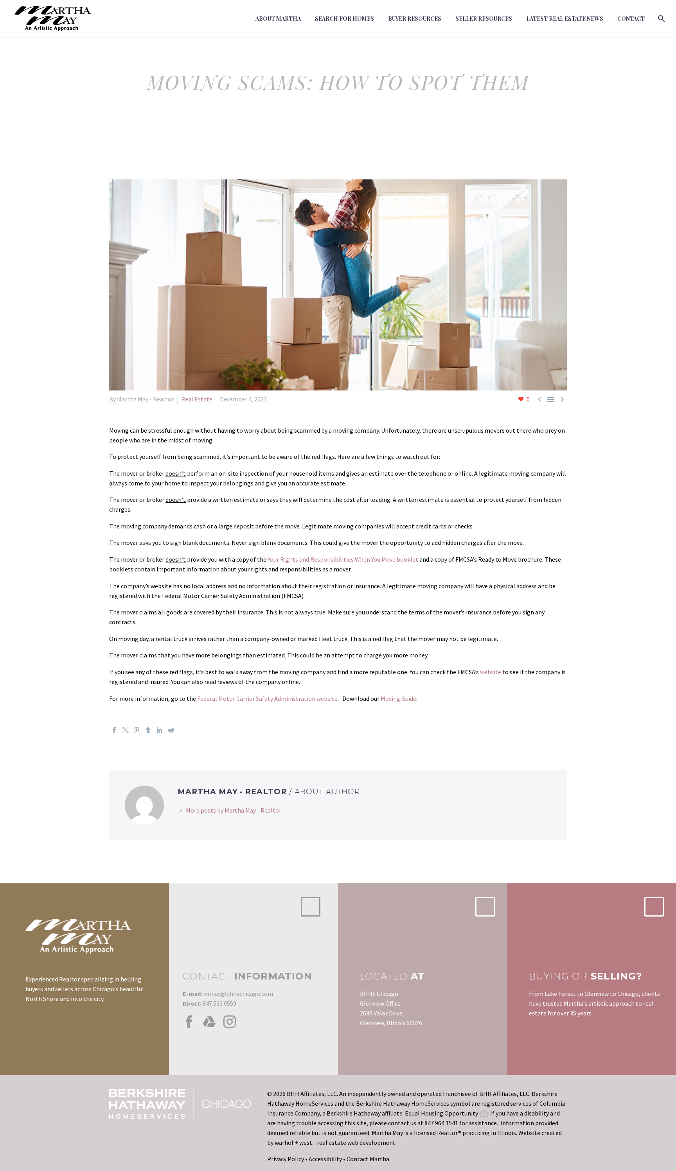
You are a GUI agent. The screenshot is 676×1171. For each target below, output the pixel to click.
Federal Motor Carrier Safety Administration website (267, 698)
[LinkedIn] (159, 730)
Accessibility (325, 1159)
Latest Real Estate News (564, 18)
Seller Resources (483, 18)
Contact (631, 18)
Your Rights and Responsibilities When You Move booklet (343, 559)
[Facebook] (114, 730)
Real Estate (196, 399)
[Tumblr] (148, 730)
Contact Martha (368, 1159)
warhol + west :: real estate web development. (336, 1142)
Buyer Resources (414, 18)
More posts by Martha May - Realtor (233, 810)
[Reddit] (171, 730)
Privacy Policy (285, 1159)
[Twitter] (125, 730)
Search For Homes (344, 18)
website (490, 672)
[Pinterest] (137, 730)
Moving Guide (398, 698)
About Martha (278, 18)
